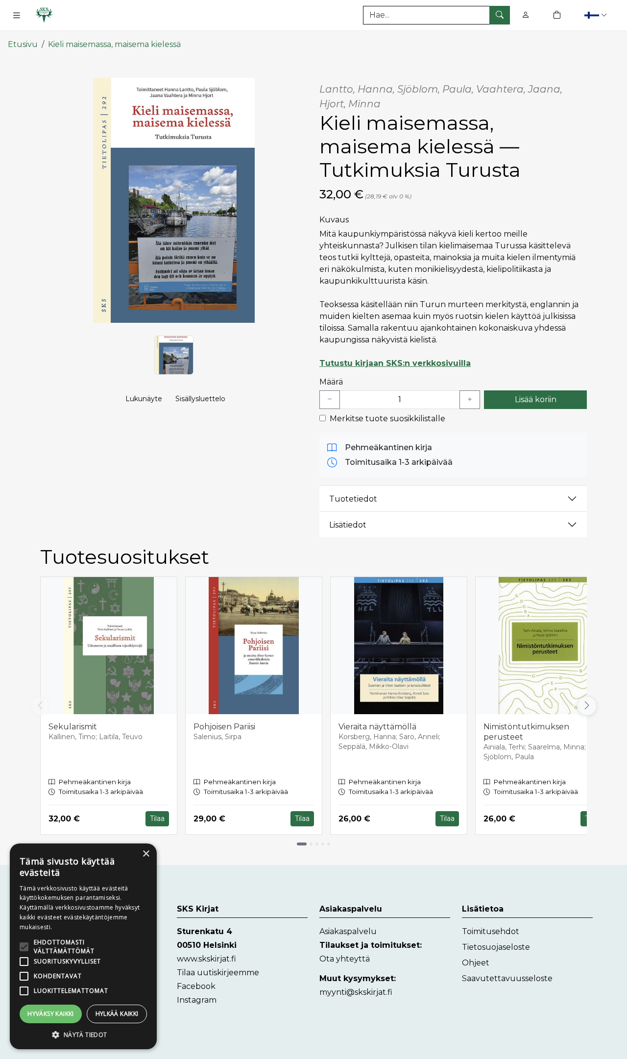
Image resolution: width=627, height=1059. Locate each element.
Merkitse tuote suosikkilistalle (387, 418)
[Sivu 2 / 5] (311, 843)
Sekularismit (72, 726)
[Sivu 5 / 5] (328, 843)
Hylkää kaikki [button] (117, 1014)
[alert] (83, 946)
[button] (596, 15)
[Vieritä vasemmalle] (40, 706)
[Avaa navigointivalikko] (16, 15)
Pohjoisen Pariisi (224, 726)
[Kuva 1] (173, 355)
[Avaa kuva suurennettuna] (174, 200)
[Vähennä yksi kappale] (329, 399)
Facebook (196, 986)
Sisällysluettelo (200, 398)
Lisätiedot (347, 525)
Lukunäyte (143, 398)
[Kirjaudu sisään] (526, 15)
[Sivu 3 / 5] (316, 843)
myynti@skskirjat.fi (355, 992)
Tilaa (157, 818)
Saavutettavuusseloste (507, 978)
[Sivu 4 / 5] (322, 843)
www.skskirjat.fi (206, 958)
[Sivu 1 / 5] (302, 843)
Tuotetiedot (353, 499)
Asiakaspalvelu (348, 931)
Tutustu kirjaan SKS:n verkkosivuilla (395, 363)
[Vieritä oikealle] (589, 706)
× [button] (145, 854)
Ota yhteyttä (344, 958)
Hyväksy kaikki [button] (50, 1014)
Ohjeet (475, 962)
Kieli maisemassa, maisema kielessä (114, 44)
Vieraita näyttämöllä (377, 726)
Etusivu (23, 44)
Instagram (197, 1000)
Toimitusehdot (490, 931)
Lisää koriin (535, 399)
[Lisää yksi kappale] (469, 399)
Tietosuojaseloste (496, 947)
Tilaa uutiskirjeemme (218, 972)
